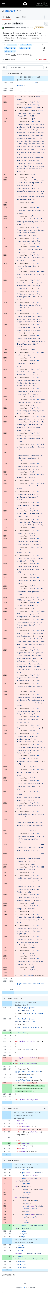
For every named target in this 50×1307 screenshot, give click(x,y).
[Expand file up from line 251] (7, 1242)
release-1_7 (11, 45)
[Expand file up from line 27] (6, 1115)
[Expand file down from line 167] (7, 1239)
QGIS (13, 11)
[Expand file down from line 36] (6, 1154)
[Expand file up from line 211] (7, 1003)
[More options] (45, 73)
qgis (7, 11)
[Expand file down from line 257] (7, 1270)
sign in (22, 1288)
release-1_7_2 (10, 48)
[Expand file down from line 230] (7, 1102)
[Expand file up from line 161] (7, 1165)
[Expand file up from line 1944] (8, 78)
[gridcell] (25, 78)
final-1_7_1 (43, 49)
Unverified (39, 28)
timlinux (8, 28)
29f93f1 (13, 54)
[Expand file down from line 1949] (8, 992)
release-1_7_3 (24, 48)
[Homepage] (25, 4)
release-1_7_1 (26, 45)
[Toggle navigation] (3, 3)
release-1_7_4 (10, 51)
